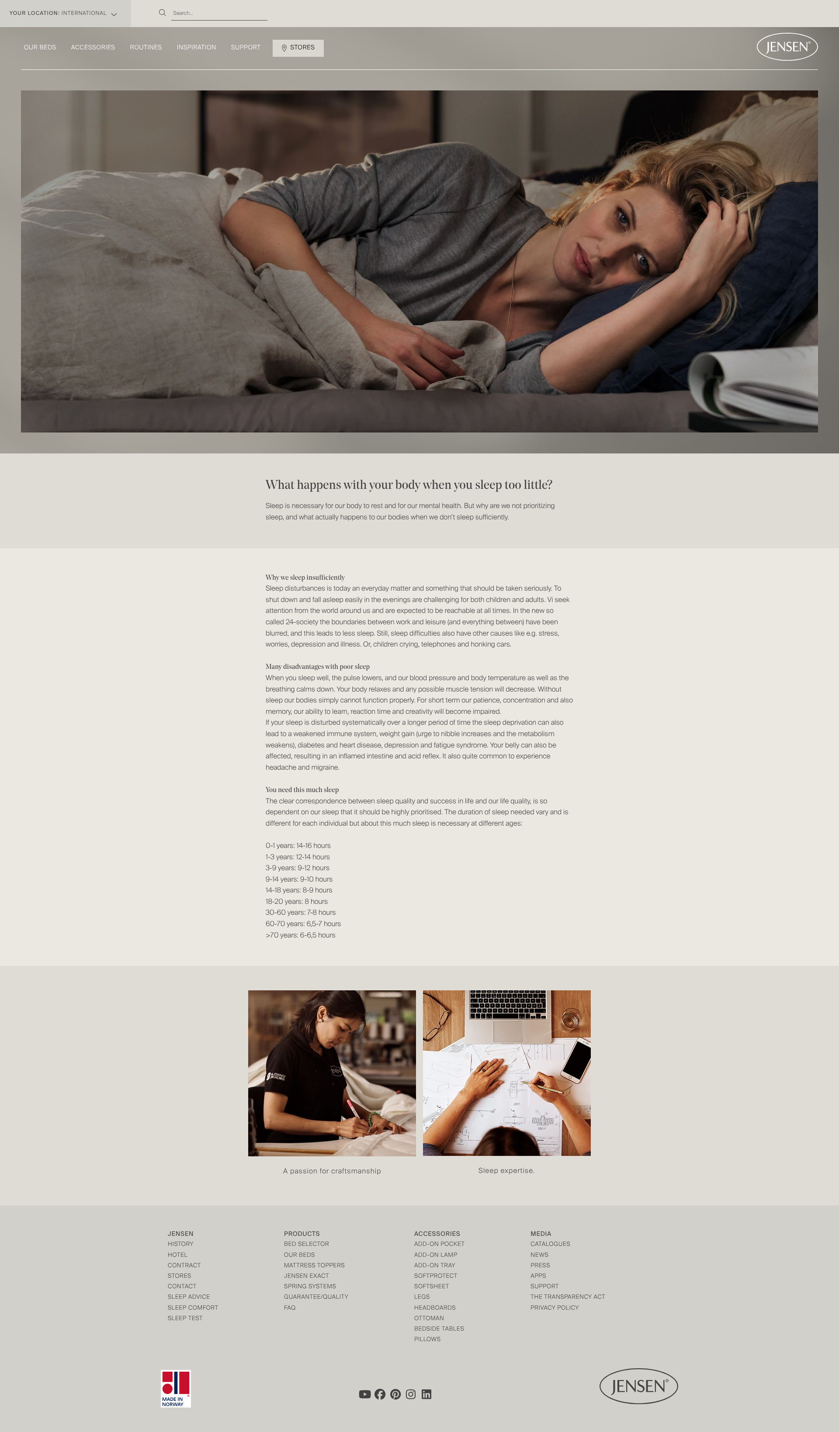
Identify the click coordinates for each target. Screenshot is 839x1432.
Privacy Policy (554, 1308)
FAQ (290, 1308)
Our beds (40, 48)
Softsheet (431, 1287)
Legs (422, 1298)
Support (246, 48)
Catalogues (550, 1245)
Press (540, 1266)
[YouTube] (364, 1394)
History (181, 1245)
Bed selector (306, 1245)
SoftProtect (436, 1277)
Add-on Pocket (439, 1245)
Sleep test (185, 1319)
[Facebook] (379, 1394)
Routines (146, 48)
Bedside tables (439, 1329)
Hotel (177, 1256)
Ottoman (429, 1319)
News (539, 1256)
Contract (184, 1266)
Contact (182, 1287)
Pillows (427, 1340)
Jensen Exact (306, 1277)
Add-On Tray (434, 1266)
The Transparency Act (567, 1298)
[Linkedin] (427, 1394)
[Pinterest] (395, 1394)
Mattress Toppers (314, 1266)
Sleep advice (189, 1298)
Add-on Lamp (436, 1256)
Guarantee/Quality (316, 1298)
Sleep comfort (193, 1308)
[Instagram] (411, 1394)
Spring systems (310, 1287)
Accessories (93, 48)
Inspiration (196, 48)
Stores (302, 48)
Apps (538, 1277)
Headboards (435, 1308)
